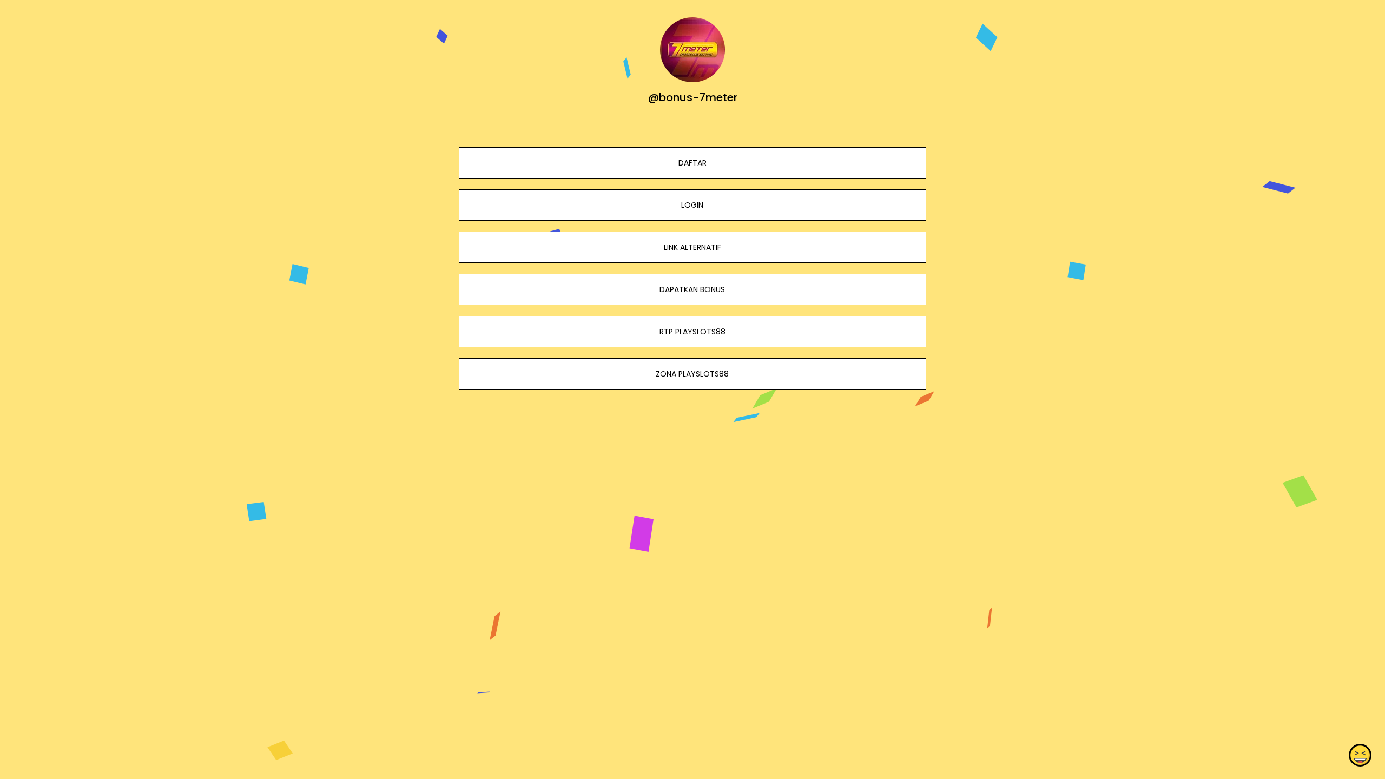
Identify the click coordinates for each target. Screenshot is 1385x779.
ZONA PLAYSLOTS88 (692, 373)
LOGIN (692, 205)
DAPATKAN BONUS (692, 289)
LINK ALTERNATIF (692, 247)
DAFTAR (692, 162)
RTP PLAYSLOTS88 (692, 331)
